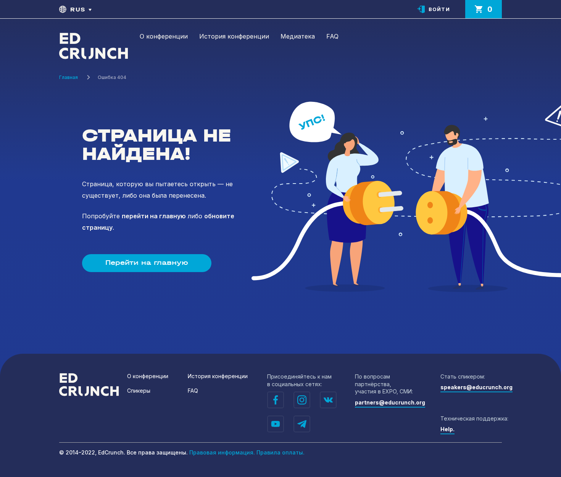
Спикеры (138, 390)
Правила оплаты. (280, 452)
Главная (68, 77)
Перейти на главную (146, 262)
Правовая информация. (222, 452)
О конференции (164, 36)
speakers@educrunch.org (476, 387)
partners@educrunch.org (390, 402)
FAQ (332, 36)
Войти (439, 9)
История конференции (234, 36)
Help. (447, 429)
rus (78, 9)
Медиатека (297, 36)
